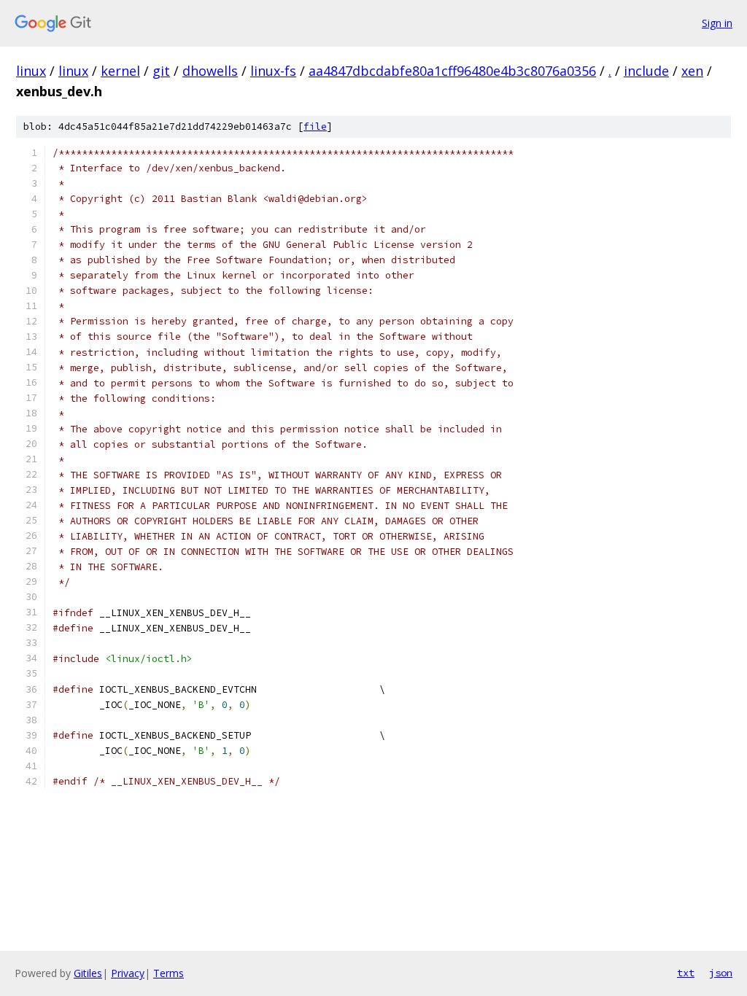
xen (692, 70)
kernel (120, 70)
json (720, 972)
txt (685, 972)
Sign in (717, 23)
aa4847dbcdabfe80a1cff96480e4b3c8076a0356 (452, 70)
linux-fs (273, 70)
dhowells (210, 70)
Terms (168, 973)
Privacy (127, 973)
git (161, 70)
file (315, 126)
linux (31, 70)
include (646, 70)
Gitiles (88, 973)
